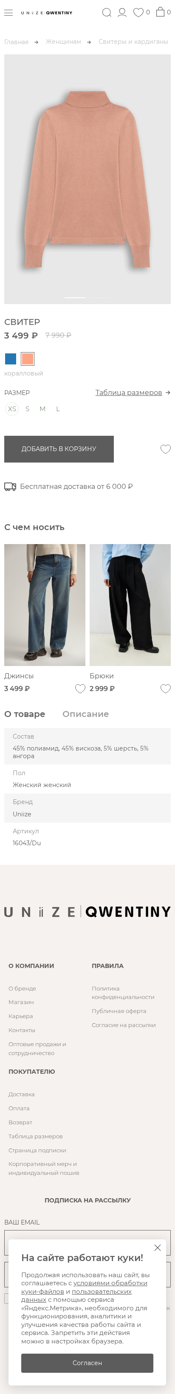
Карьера (20, 1016)
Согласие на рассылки (124, 1025)
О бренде (22, 988)
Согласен (87, 1363)
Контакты (21, 1030)
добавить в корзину (59, 449)
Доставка (21, 1094)
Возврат (20, 1122)
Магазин (21, 1002)
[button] (75, 297)
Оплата (19, 1108)
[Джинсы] (44, 605)
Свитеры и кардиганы (133, 41)
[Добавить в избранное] (166, 449)
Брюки (102, 676)
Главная (16, 42)
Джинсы (19, 676)
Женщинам (63, 41)
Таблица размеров (129, 393)
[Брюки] (130, 605)
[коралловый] (27, 359)
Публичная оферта (119, 1010)
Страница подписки (37, 1150)
